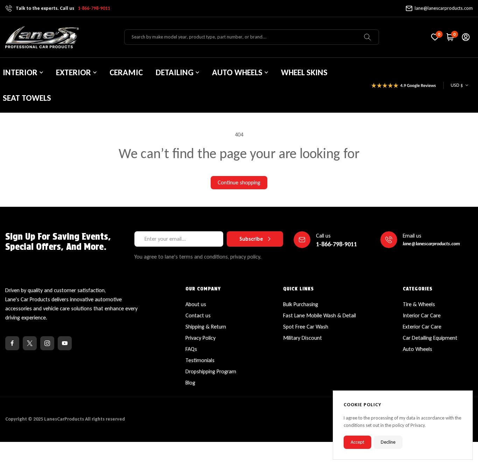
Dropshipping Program (210, 371)
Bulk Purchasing (300, 304)
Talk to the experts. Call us (63, 8)
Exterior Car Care (422, 326)
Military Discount (302, 337)
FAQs (191, 349)
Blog (190, 382)
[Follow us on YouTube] (65, 343)
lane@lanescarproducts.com (444, 8)
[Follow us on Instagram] (47, 343)
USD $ (457, 85)
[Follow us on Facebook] (12, 343)
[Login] (466, 37)
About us (195, 304)
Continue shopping (239, 182)
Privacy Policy (200, 337)
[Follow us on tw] (30, 343)
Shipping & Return (205, 326)
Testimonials (200, 360)
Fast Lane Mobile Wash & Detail (319, 315)
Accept (357, 442)
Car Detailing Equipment (430, 337)
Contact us (198, 315)
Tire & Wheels (419, 304)
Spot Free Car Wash (305, 326)
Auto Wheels (417, 349)
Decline (388, 442)
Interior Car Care (422, 315)
